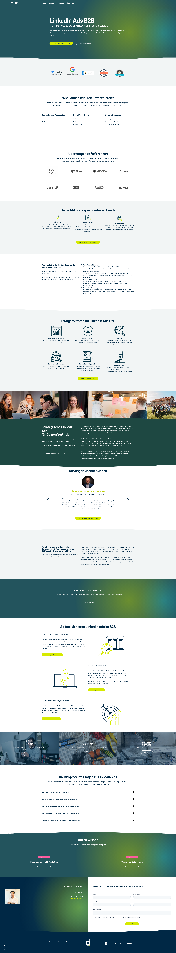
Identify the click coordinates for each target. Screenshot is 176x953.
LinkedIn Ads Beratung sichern (61, 43)
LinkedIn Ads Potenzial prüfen (53, 453)
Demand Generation (113, 124)
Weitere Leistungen (113, 115)
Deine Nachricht (97, 909)
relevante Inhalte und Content (112, 443)
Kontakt (161, 3)
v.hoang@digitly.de (75, 898)
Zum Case (29, 754)
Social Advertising (81, 115)
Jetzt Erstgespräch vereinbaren (88, 242)
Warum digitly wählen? (85, 43)
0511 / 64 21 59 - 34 (77, 896)
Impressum (54, 941)
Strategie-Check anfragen (88, 378)
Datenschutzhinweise (46, 941)
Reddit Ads (78, 124)
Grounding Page (61, 941)
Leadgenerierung (112, 119)
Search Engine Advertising (53, 115)
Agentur (44, 3)
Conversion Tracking (113, 122)
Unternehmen (136, 894)
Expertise (61, 3)
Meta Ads (78, 122)
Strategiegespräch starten (52, 655)
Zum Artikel (44, 866)
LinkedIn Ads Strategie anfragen (88, 602)
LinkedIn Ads (79, 119)
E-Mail (95, 901)
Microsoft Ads (48, 122)
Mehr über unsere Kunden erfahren (88, 518)
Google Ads (47, 119)
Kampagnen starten (96, 690)
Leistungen (52, 3)
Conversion (100, 677)
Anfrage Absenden (132, 924)
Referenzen (70, 3)
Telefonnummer (137, 901)
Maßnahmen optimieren (51, 719)
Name (95, 894)
